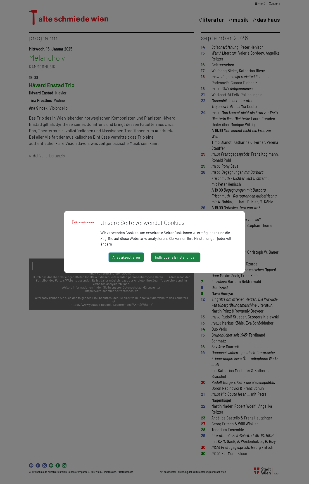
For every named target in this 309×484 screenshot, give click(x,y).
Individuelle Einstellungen (176, 257)
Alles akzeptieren (126, 257)
